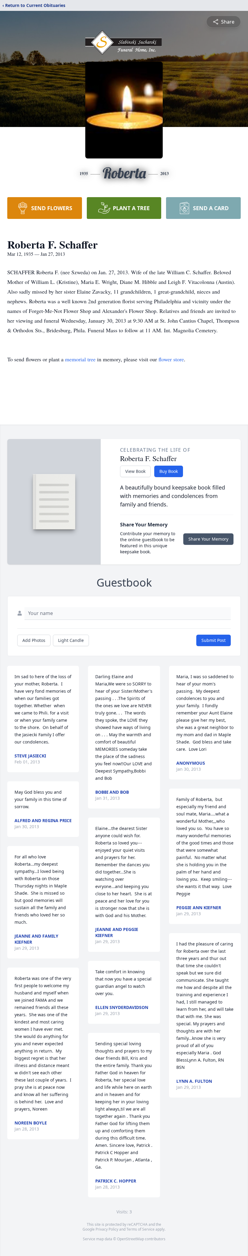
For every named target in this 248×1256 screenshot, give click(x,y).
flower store (171, 359)
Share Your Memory (208, 539)
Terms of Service (140, 1229)
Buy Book (168, 471)
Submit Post (213, 640)
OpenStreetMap (130, 1238)
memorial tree (80, 359)
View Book (135, 471)
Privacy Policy (107, 1229)
